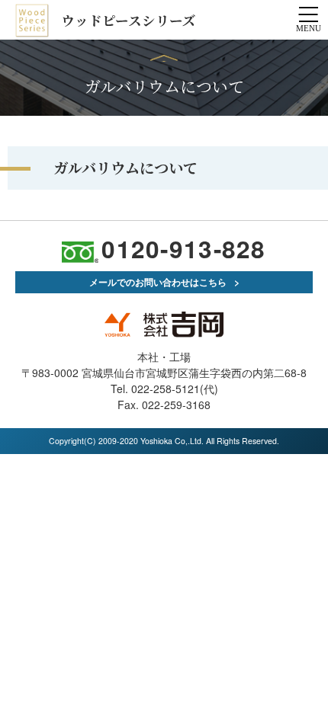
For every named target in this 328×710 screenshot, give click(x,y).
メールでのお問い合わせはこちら (158, 282)
